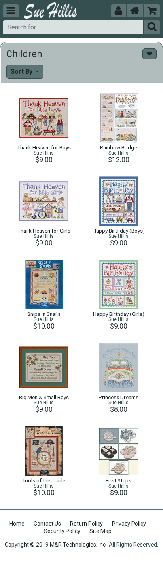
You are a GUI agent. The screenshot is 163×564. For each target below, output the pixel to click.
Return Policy (86, 523)
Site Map (100, 531)
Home (17, 523)
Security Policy (62, 531)
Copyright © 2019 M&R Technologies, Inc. (56, 544)
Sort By (22, 71)
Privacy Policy (129, 523)
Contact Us (47, 523)
